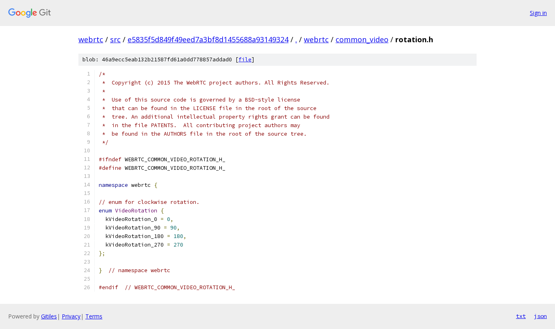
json (540, 316)
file (244, 59)
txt (521, 316)
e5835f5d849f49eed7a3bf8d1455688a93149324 (208, 39)
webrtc (90, 39)
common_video (362, 39)
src (115, 39)
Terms (93, 316)
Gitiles (49, 316)
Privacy (71, 316)
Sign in (538, 13)
